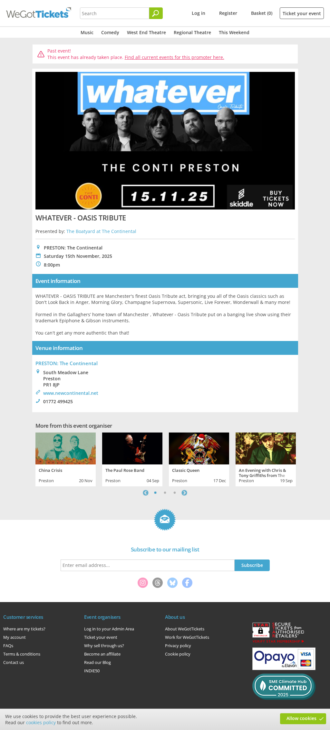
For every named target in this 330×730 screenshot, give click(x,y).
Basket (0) (261, 13)
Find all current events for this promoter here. (174, 57)
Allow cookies (301, 718)
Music (87, 32)
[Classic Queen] (199, 447)
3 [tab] (174, 493)
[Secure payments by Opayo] (283, 668)
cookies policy (41, 722)
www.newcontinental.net (70, 393)
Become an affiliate (102, 654)
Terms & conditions (21, 654)
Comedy (110, 32)
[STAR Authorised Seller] (278, 642)
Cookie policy (177, 654)
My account (14, 637)
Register (228, 13)
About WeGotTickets (184, 629)
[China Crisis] (65, 447)
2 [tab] (165, 493)
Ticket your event (302, 13)
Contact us (13, 662)
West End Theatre (146, 32)
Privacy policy (178, 645)
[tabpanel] (65, 458)
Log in (198, 13)
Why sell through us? (104, 645)
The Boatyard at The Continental (101, 231)
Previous (145, 493)
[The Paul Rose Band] (132, 447)
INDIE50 (92, 671)
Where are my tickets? (24, 629)
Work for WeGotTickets (187, 637)
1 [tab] (155, 493)
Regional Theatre (192, 32)
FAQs (8, 645)
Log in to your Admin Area (109, 629)
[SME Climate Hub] (283, 698)
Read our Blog (97, 662)
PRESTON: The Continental (66, 363)
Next (184, 493)
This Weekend (234, 32)
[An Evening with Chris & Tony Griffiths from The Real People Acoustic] (265, 447)
